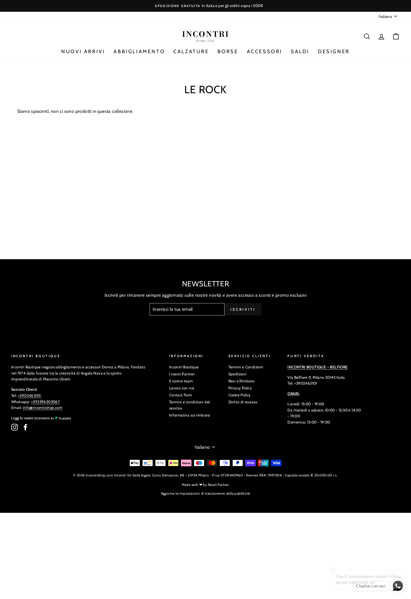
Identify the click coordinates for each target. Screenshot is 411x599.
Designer (334, 51)
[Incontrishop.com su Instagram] (14, 427)
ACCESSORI (264, 51)
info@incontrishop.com (42, 407)
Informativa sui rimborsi (189, 415)
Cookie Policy (239, 395)
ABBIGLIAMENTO (139, 51)
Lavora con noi (181, 388)
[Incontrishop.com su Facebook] (25, 427)
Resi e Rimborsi (241, 381)
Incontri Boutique (184, 367)
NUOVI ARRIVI (83, 51)
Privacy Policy (240, 388)
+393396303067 (45, 401)
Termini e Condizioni (245, 367)
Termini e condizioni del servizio (189, 405)
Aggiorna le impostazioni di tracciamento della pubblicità (205, 493)
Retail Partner (218, 485)
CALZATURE (191, 51)
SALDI (300, 51)
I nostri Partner (182, 374)
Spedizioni (237, 374)
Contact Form (180, 395)
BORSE (228, 51)
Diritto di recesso (243, 402)
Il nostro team (181, 381)
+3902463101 (29, 395)
